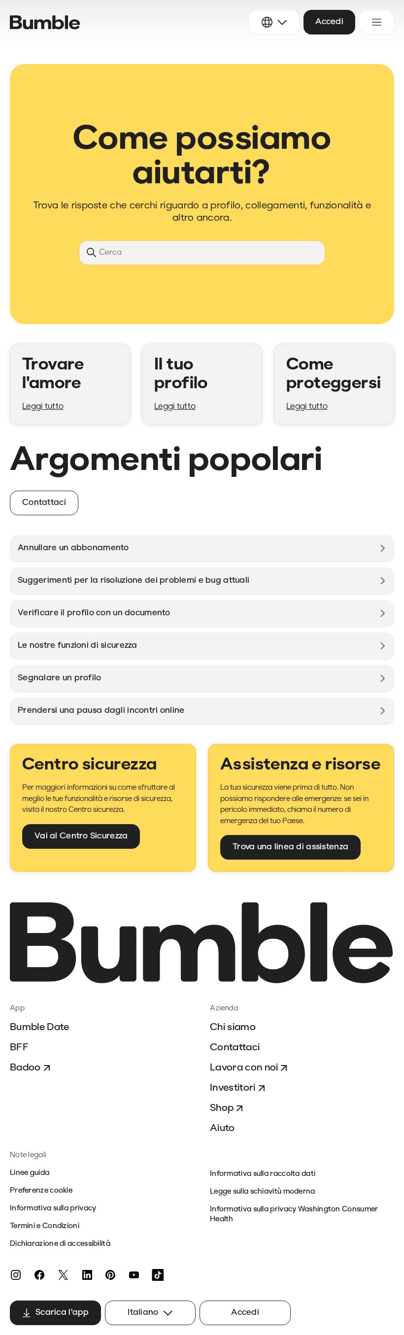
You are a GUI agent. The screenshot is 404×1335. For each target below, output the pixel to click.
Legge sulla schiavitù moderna (262, 1192)
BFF (19, 1048)
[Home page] (45, 22)
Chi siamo (233, 1028)
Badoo (25, 1068)
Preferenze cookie (41, 1191)
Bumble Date (39, 1028)
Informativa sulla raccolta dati (262, 1174)
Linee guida (29, 1173)
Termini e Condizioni (44, 1226)
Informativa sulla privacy (53, 1208)
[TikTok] (158, 1275)
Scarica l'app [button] (62, 1312)
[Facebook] (39, 1275)
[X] (63, 1275)
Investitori (233, 1088)
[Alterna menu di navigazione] (376, 22)
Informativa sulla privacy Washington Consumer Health (294, 1214)
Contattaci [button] (44, 503)
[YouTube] (134, 1275)
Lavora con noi (244, 1068)
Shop (222, 1108)
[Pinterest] (110, 1275)
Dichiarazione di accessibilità (60, 1244)
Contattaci (235, 1048)
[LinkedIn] (87, 1275)
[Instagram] (16, 1275)
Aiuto (222, 1129)
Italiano (143, 1312)
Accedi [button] (329, 22)
